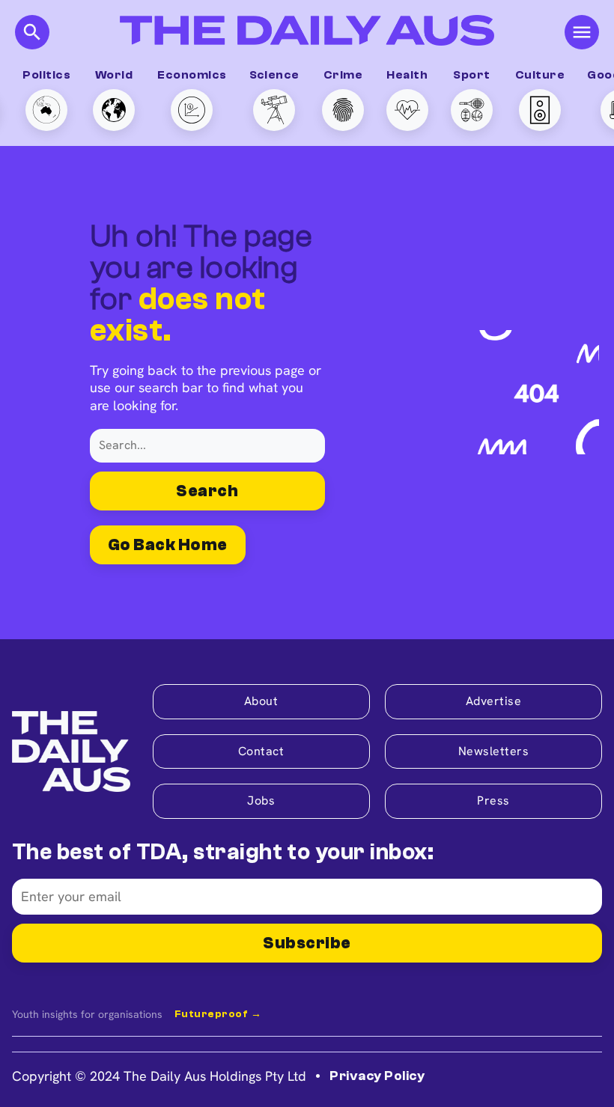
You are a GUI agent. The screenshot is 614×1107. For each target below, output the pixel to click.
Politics (46, 75)
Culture (540, 75)
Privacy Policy (377, 1076)
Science (274, 75)
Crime (342, 75)
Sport (471, 75)
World (114, 75)
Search (207, 491)
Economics (191, 75)
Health (407, 75)
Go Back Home (168, 545)
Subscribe (306, 943)
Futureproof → (217, 1014)
